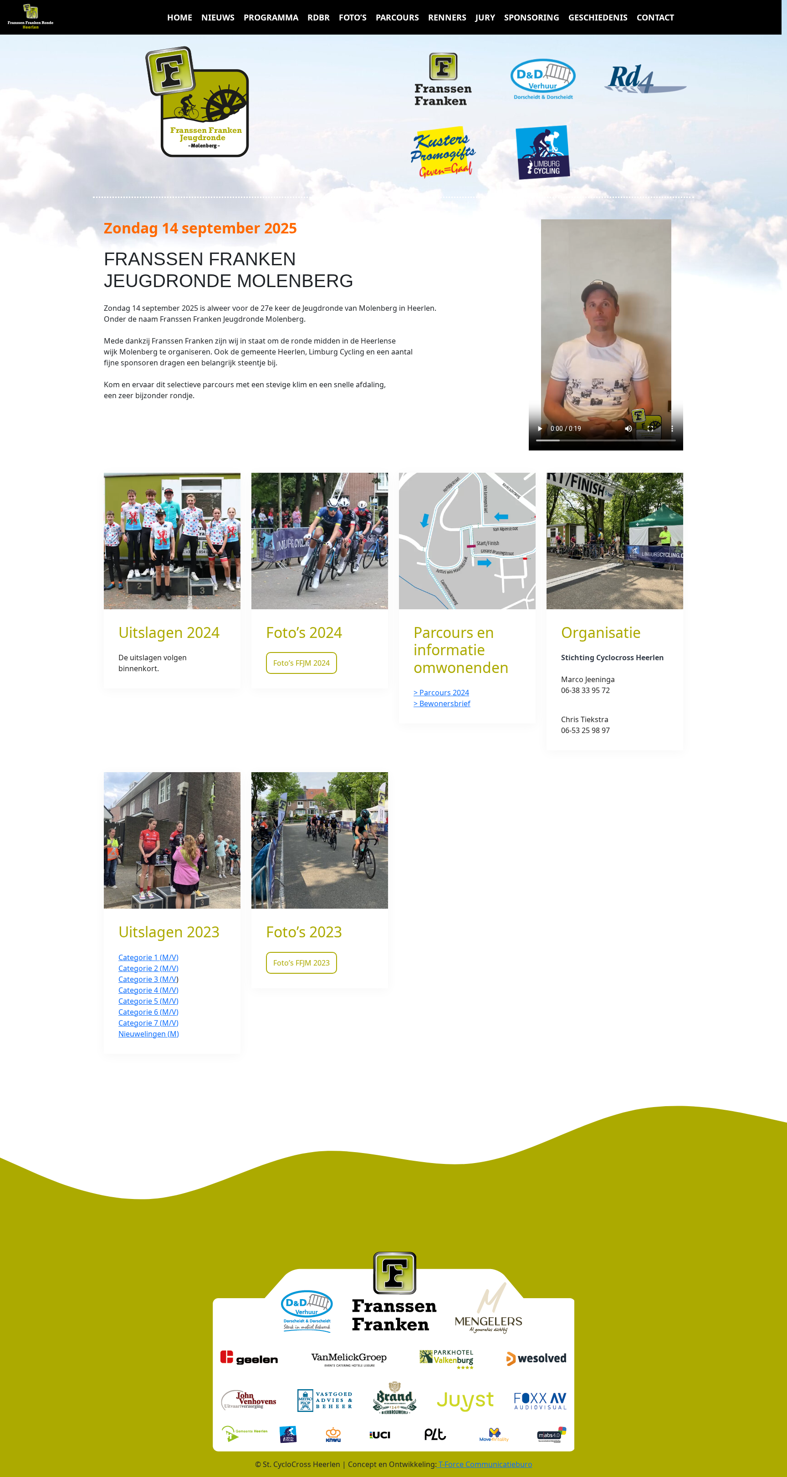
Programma (271, 17)
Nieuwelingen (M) (148, 1034)
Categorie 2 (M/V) (148, 968)
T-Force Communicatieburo (484, 1464)
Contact (655, 17)
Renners (447, 17)
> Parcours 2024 (441, 693)
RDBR (318, 17)
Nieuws (218, 17)
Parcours (397, 17)
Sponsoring (531, 17)
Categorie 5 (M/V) (148, 1001)
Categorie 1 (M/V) (148, 957)
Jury (485, 17)
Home (179, 17)
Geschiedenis (598, 17)
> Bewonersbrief (442, 703)
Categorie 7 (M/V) (148, 1023)
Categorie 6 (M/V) (148, 1012)
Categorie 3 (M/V (147, 979)
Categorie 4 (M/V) (148, 990)
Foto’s (353, 17)
